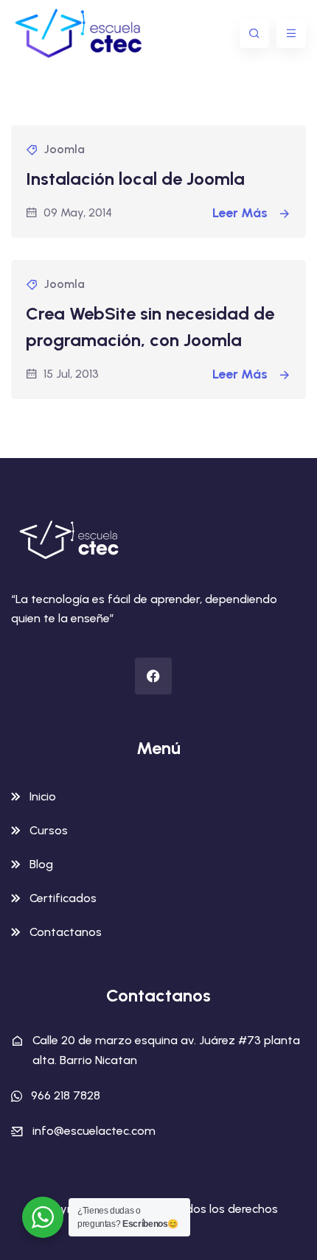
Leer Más (241, 213)
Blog (41, 864)
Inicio (42, 796)
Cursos (48, 830)
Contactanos (65, 932)
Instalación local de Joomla (135, 178)
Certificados (63, 898)
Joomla (64, 149)
